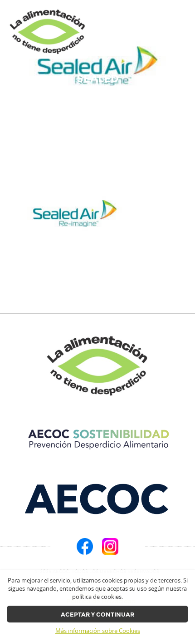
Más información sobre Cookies (97, 631)
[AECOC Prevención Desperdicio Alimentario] (97, 439)
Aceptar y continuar (97, 614)
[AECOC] (97, 499)
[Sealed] (47, 32)
